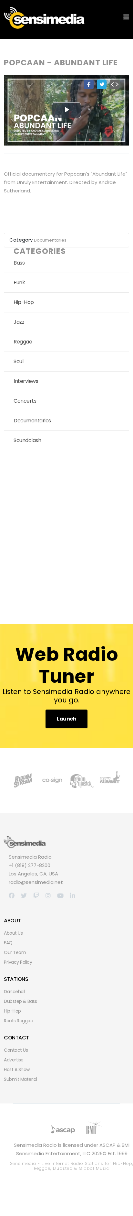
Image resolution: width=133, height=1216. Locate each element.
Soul (18, 361)
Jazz (19, 322)
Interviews (26, 381)
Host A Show (17, 1069)
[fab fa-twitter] (24, 896)
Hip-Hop (24, 302)
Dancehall (14, 991)
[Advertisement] (66, 534)
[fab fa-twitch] (36, 896)
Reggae (23, 341)
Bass (19, 262)
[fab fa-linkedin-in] (72, 896)
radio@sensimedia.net (36, 882)
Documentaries (50, 240)
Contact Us (16, 1050)
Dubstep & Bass (20, 1001)
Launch (66, 718)
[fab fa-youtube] (60, 896)
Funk (19, 282)
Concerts (25, 401)
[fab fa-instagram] (48, 896)
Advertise (14, 1060)
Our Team (15, 952)
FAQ (8, 942)
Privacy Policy (18, 962)
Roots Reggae (18, 1020)
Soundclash (27, 440)
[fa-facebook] (12, 896)
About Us (13, 933)
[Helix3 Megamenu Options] (126, 17)
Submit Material (20, 1079)
